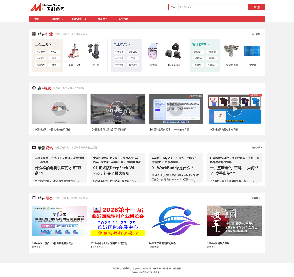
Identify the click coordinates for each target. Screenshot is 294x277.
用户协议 (167, 268)
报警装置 (212, 51)
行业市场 (123, 19)
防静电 (198, 64)
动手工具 (54, 51)
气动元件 (41, 64)
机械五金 (41, 58)
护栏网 (253, 65)
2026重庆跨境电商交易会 (162, 243)
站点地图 (147, 268)
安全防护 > (200, 44)
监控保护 (198, 51)
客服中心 (137, 268)
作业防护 (212, 64)
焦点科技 (148, 271)
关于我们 (117, 268)
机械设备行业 (79, 19)
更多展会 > (257, 198)
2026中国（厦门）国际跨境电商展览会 (52, 243)
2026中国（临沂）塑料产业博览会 (109, 243)
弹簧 (54, 64)
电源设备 (119, 51)
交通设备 (198, 58)
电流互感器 (174, 65)
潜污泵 (95, 65)
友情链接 (177, 268)
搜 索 (257, 7)
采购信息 (55, 19)
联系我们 (127, 268)
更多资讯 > (257, 147)
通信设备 (133, 51)
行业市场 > (257, 33)
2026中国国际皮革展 (218, 243)
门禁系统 (212, 58)
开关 (133, 58)
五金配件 (41, 51)
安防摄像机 (232, 65)
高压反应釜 (75, 65)
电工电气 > (121, 44)
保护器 (153, 65)
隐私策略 (157, 268)
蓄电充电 (133, 64)
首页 (37, 19)
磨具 (54, 58)
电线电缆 (119, 58)
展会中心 (102, 19)
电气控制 (119, 64)
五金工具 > (43, 44)
